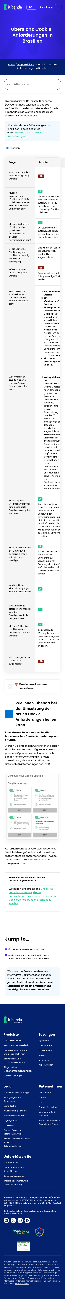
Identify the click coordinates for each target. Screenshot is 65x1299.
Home (11, 64)
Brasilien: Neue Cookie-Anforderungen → (24, 134)
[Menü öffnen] (58, 7)
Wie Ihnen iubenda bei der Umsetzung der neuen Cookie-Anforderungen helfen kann (29, 957)
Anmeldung (46, 7)
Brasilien (15, 148)
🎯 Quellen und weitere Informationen (26, 949)
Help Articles (24, 64)
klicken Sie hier (22, 1283)
